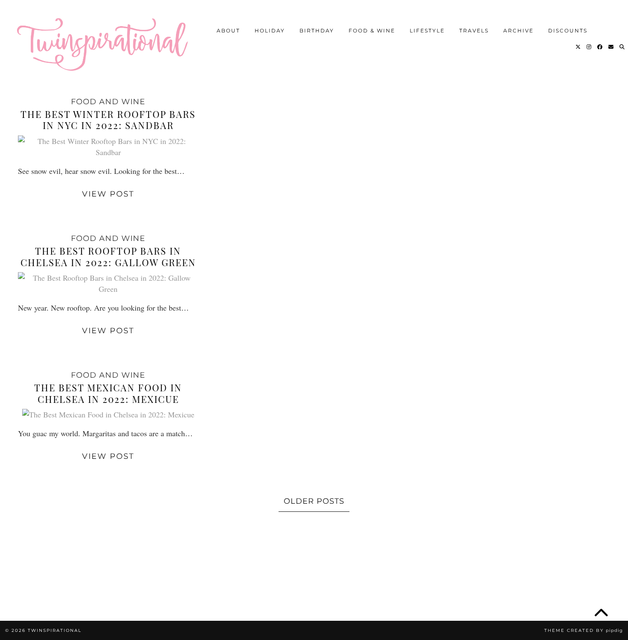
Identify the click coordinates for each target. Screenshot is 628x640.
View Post (108, 194)
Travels (474, 30)
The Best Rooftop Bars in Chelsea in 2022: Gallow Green (108, 256)
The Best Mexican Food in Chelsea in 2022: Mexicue (108, 393)
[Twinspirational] (106, 40)
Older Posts (314, 501)
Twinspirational (55, 630)
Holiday (270, 30)
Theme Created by (583, 630)
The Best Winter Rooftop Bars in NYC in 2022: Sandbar (108, 120)
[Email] (611, 47)
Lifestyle (427, 30)
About (228, 30)
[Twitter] (578, 47)
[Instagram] (589, 47)
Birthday (316, 30)
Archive (518, 30)
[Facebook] (600, 47)
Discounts (567, 30)
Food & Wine (372, 30)
